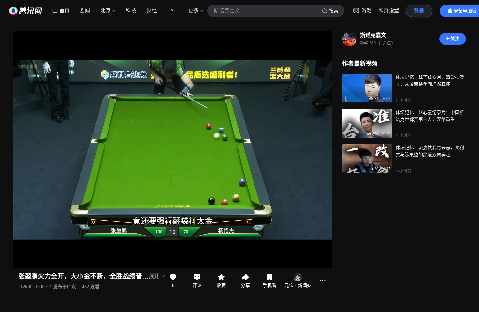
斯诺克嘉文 (373, 35)
